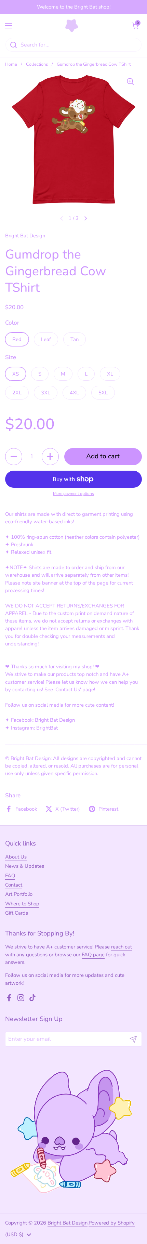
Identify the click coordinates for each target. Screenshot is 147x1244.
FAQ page (93, 954)
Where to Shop (22, 903)
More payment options (73, 493)
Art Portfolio (18, 894)
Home (11, 64)
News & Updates (24, 866)
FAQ (10, 875)
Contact (13, 884)
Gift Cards (16, 912)
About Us (16, 856)
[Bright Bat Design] (72, 25)
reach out (121, 946)
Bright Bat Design (68, 1222)
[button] (135, 25)
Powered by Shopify (112, 1222)
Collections (37, 64)
